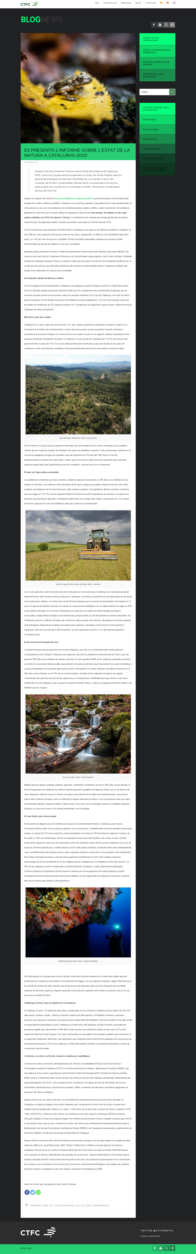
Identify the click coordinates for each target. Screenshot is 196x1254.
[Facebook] (27, 1192)
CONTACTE (150, 3)
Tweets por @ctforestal (150, 1236)
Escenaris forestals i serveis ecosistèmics (154, 169)
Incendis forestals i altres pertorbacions (156, 108)
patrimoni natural (101, 1205)
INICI (97, 3)
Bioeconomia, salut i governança (153, 75)
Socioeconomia (151, 148)
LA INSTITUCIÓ (110, 3)
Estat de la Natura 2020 (64, 1205)
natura (89, 1205)
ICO (82, 1205)
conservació (35, 1205)
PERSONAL (126, 3)
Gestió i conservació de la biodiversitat (156, 51)
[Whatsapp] (38, 1192)
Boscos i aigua (150, 129)
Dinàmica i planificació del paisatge (156, 63)
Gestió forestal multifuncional (151, 39)
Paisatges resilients (153, 158)
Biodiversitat (149, 119)
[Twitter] (32, 1192)
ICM (77, 1205)
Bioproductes (150, 139)
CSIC (51, 1205)
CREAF (45, 1205)
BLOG (138, 3)
